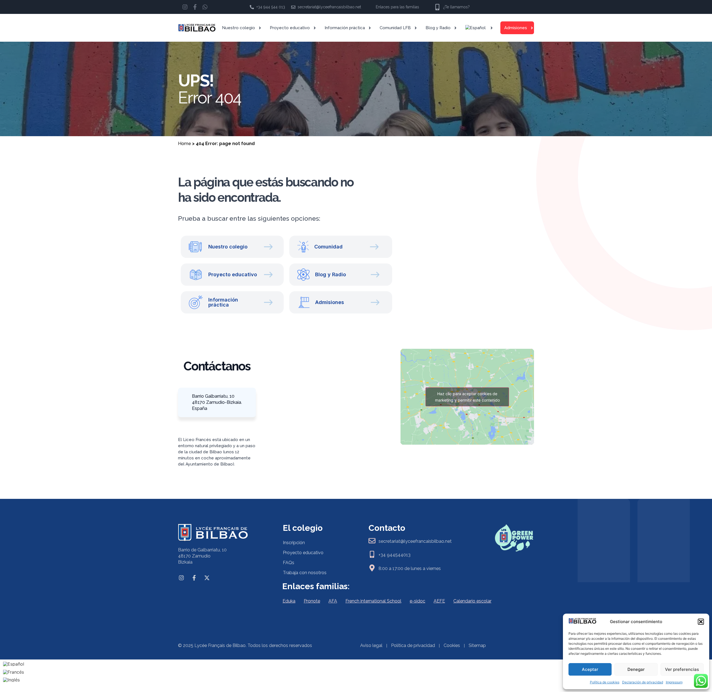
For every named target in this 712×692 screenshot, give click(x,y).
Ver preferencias (682, 669)
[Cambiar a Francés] (13, 672)
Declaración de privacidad (642, 682)
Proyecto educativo (290, 27)
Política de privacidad (413, 645)
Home (184, 143)
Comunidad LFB (395, 27)
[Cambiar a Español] (13, 664)
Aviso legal (371, 645)
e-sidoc (417, 601)
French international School (373, 601)
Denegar (636, 669)
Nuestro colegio (238, 27)
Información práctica (345, 27)
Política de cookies (604, 682)
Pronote (312, 601)
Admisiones (515, 27)
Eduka (289, 601)
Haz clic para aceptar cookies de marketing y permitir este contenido (467, 396)
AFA (332, 601)
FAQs (288, 562)
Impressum (674, 682)
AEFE (439, 601)
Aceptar (590, 669)
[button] (701, 621)
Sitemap (477, 645)
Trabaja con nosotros (305, 572)
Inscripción (294, 542)
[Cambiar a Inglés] (13, 680)
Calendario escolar (472, 601)
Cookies (452, 645)
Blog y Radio (438, 27)
